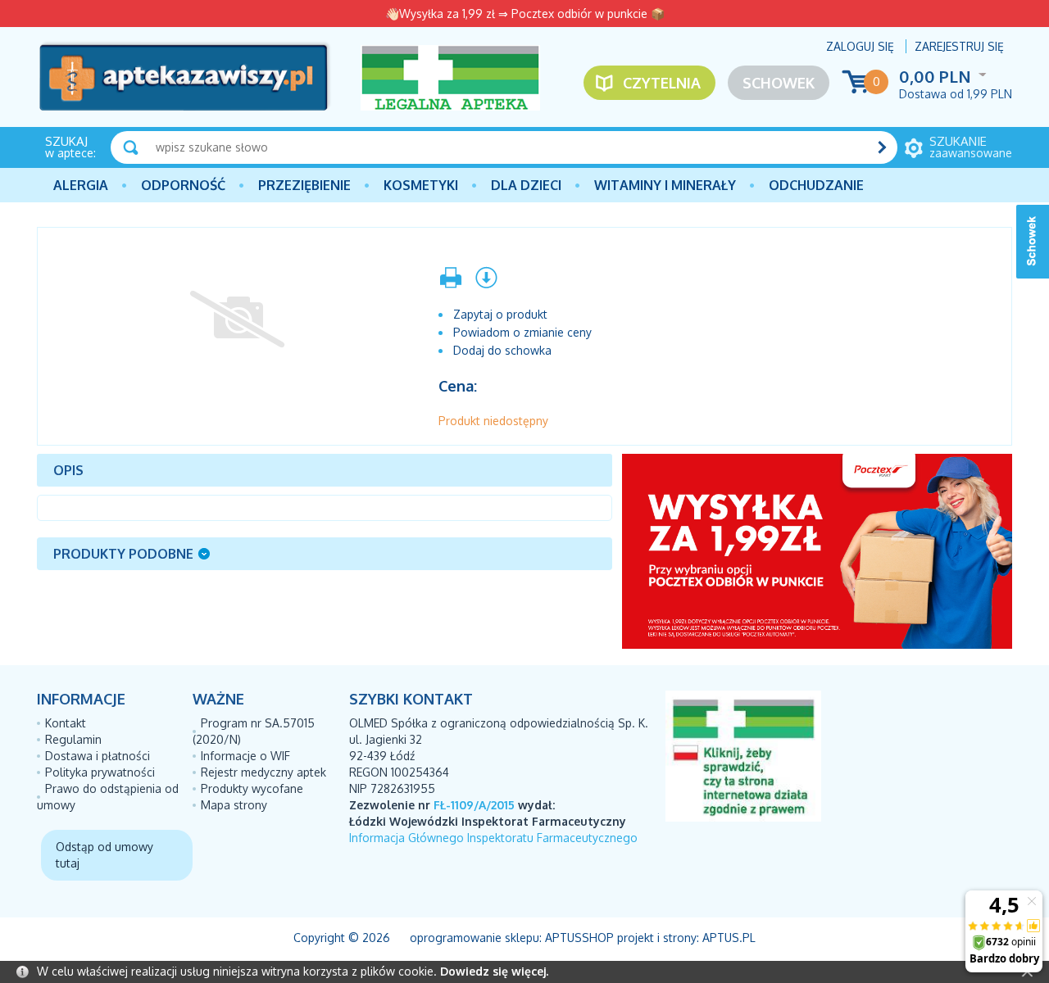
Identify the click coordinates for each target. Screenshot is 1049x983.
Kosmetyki (421, 185)
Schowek (778, 83)
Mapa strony (234, 805)
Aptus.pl (729, 937)
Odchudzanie (816, 185)
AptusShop (579, 937)
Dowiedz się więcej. (494, 971)
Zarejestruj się (959, 46)
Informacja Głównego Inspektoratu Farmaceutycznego (493, 838)
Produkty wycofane (252, 788)
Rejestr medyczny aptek (263, 772)
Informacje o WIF (245, 756)
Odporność (183, 185)
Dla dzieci (526, 185)
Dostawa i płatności (97, 756)
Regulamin (73, 739)
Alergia (80, 185)
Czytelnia (662, 83)
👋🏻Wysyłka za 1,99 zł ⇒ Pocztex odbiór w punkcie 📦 (525, 13)
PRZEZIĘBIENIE (304, 185)
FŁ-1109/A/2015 (474, 805)
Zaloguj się (860, 46)
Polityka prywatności (100, 772)
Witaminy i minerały (665, 185)
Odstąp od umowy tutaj (104, 855)
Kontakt (65, 723)
